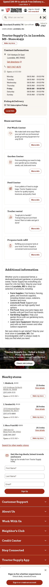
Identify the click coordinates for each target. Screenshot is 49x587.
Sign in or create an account (24, 582)
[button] (45, 570)
